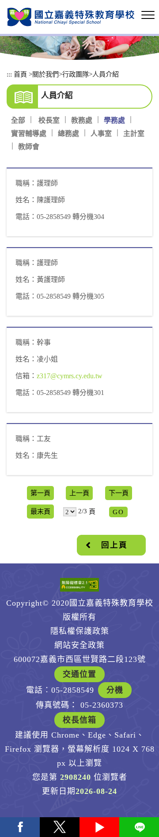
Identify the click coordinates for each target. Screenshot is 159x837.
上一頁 (79, 493)
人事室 (101, 133)
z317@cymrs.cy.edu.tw (69, 376)
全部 (18, 120)
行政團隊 (75, 74)
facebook (20, 827)
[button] (148, 15)
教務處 (81, 120)
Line (139, 827)
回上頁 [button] (114, 545)
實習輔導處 (28, 133)
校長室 (49, 120)
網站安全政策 (79, 645)
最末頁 (40, 511)
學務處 (114, 120)
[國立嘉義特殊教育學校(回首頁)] (70, 17)
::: (9, 74)
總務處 (68, 133)
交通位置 (79, 674)
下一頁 (119, 493)
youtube (99, 827)
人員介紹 (105, 74)
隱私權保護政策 (79, 631)
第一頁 (40, 493)
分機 (114, 690)
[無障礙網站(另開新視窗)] (79, 585)
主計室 (133, 133)
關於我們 (45, 74)
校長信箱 (79, 720)
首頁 (20, 74)
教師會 (28, 146)
